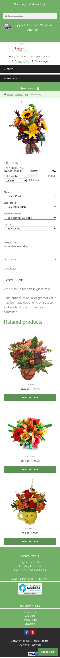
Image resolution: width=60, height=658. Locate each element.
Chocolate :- (11, 202)
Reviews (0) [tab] (10, 268)
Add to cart (47, 651)
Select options (30, 397)
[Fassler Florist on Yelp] (32, 632)
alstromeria (15, 245)
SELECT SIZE (12, 175)
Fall (15, 242)
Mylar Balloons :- (13, 213)
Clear (36, 180)
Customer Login (37, 4)
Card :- (7, 224)
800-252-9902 (42, 61)
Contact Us (30, 612)
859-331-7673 (22, 61)
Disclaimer (30, 623)
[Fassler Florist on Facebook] (26, 632)
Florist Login (20, 4)
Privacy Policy (30, 620)
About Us (30, 616)
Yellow (25, 245)
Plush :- (8, 192)
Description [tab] (10, 259)
